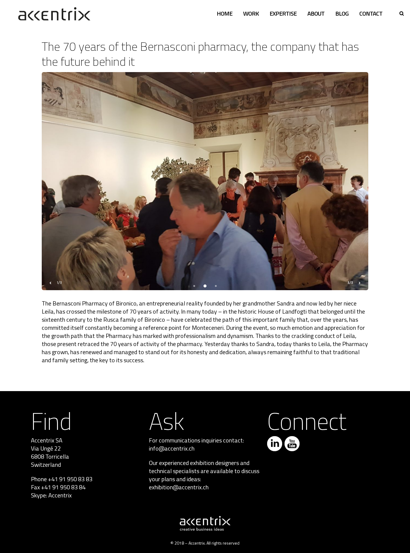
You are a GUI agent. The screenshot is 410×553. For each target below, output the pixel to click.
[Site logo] (54, 13)
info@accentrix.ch (171, 448)
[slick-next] (359, 283)
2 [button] (205, 285)
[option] (205, 181)
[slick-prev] (50, 283)
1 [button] (194, 286)
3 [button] (216, 286)
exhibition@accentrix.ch (179, 487)
